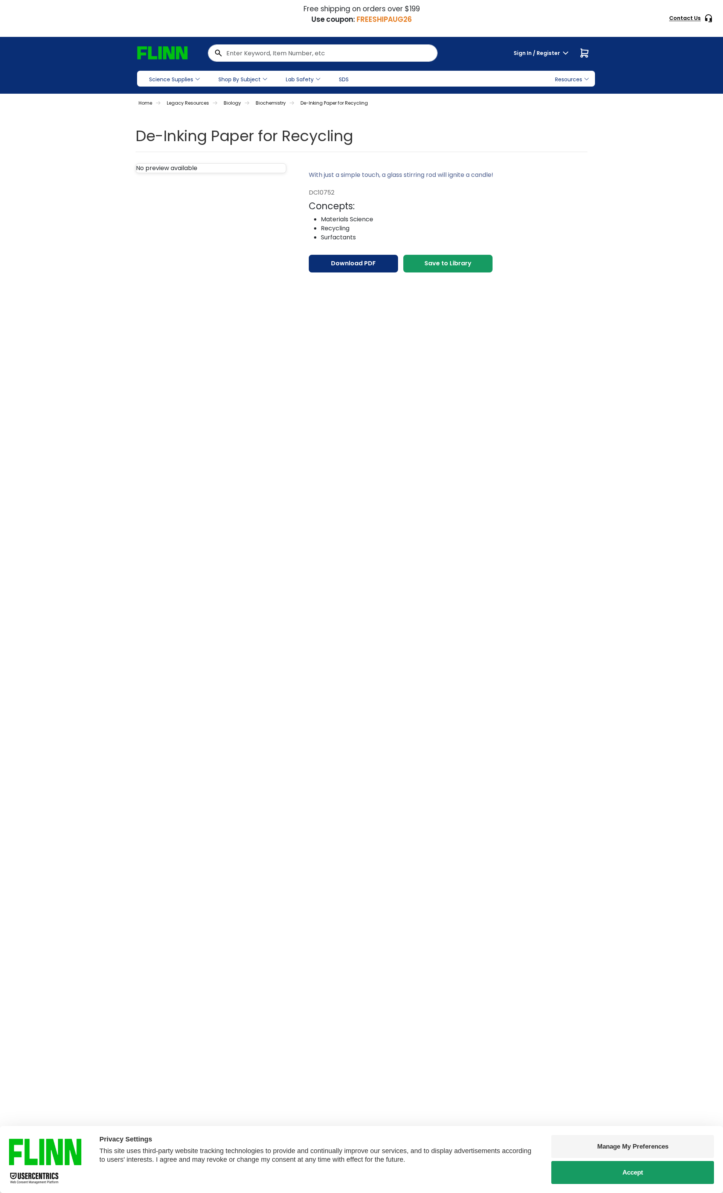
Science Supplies (171, 79)
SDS (344, 79)
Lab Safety (300, 79)
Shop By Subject (239, 79)
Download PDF (353, 263)
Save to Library (447, 263)
